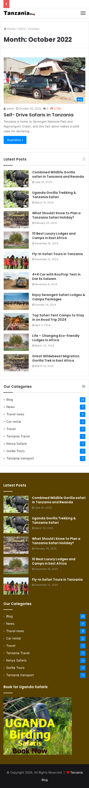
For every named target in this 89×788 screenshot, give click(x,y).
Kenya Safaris (16, 443)
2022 (22, 29)
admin (10, 108)
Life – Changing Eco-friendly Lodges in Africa (55, 338)
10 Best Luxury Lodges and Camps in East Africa (54, 235)
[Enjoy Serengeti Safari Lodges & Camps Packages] (16, 301)
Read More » (15, 140)
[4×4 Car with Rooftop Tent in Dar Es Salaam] (16, 281)
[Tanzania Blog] (19, 13)
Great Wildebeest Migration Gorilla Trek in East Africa (55, 358)
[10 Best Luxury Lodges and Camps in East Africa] (16, 240)
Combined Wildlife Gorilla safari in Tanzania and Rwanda (58, 174)
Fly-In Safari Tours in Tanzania (57, 254)
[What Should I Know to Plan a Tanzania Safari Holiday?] (16, 219)
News (10, 407)
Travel (11, 429)
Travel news (15, 414)
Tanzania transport (20, 458)
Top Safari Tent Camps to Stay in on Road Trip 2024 (58, 317)
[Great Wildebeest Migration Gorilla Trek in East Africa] (16, 362)
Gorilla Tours (15, 451)
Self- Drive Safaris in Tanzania (38, 115)
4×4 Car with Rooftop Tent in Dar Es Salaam (56, 276)
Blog (9, 399)
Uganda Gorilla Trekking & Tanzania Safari (54, 195)
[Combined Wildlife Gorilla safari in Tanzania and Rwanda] (16, 178)
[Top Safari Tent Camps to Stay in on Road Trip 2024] (16, 321)
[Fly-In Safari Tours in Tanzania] (16, 260)
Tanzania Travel (18, 436)
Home (11, 29)
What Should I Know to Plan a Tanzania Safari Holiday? (56, 215)
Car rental (13, 421)
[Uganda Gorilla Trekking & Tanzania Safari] (16, 199)
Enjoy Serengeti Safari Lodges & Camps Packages (58, 297)
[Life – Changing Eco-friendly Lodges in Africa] (16, 342)
